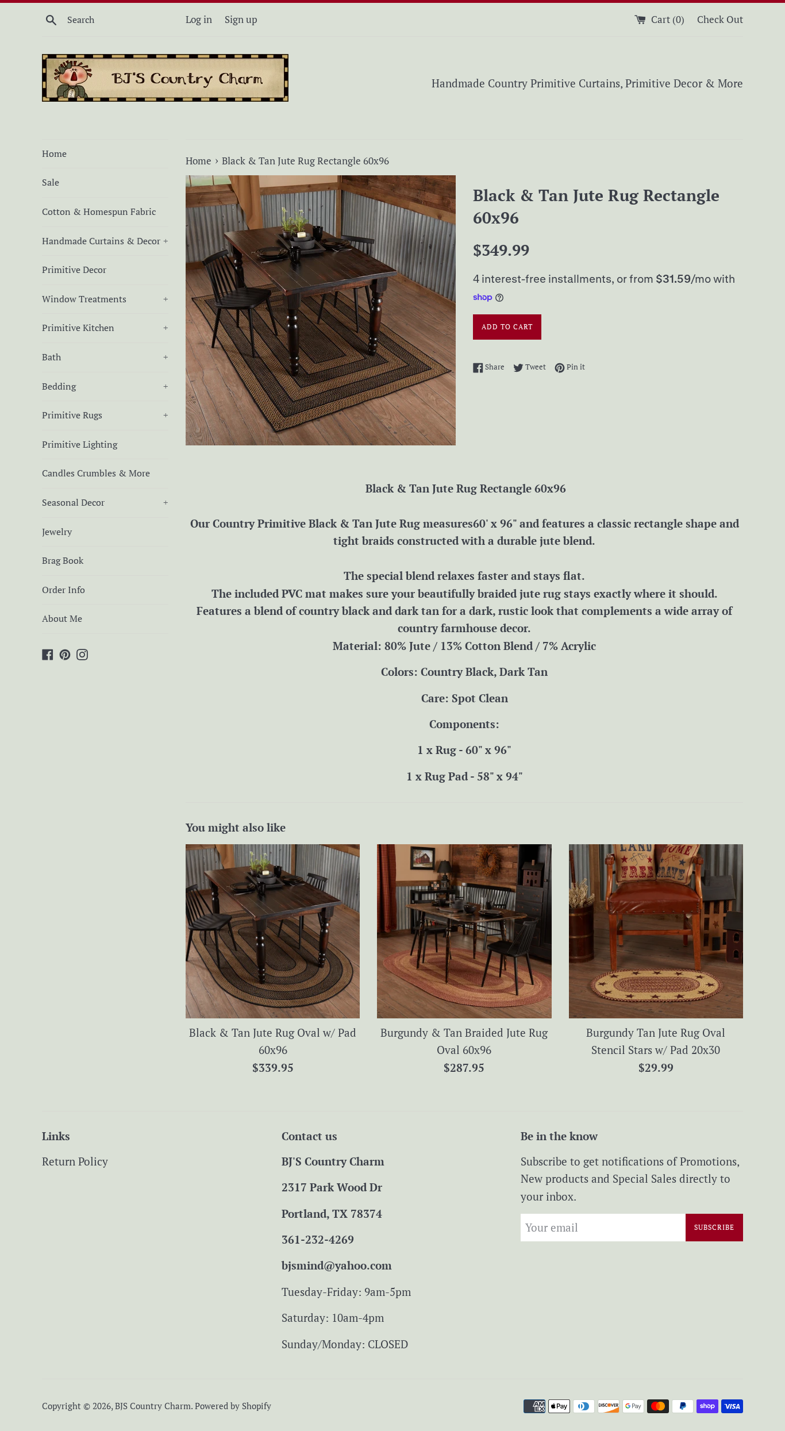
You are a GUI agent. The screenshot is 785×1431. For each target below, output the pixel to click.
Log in (199, 19)
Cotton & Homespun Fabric (99, 211)
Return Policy (75, 1161)
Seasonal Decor (105, 502)
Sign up (241, 19)
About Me (62, 618)
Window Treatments (105, 299)
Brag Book (62, 560)
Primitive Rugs (105, 415)
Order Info (63, 589)
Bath (105, 357)
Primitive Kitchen (105, 327)
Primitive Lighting (79, 444)
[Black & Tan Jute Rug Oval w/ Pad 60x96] (273, 931)
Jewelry (57, 531)
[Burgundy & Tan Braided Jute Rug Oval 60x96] (464, 931)
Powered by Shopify (233, 1405)
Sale (50, 182)
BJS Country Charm (153, 1405)
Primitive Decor (74, 269)
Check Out (720, 19)
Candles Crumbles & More (96, 473)
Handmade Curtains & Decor (105, 240)
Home (54, 153)
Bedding (105, 386)
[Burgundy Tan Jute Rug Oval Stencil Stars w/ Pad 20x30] (656, 931)
